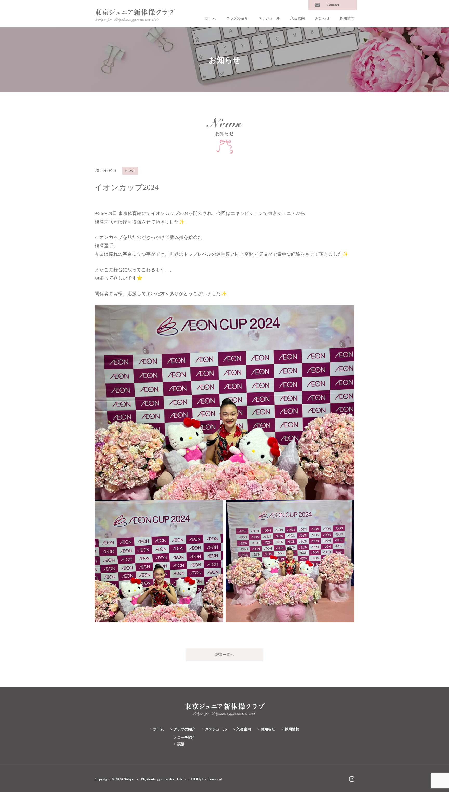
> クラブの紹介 (182, 729)
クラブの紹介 (237, 18)
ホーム (210, 18)
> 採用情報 (290, 729)
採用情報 (347, 18)
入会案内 (297, 18)
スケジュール (269, 18)
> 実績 (179, 744)
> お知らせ (266, 729)
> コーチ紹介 (184, 738)
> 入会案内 (242, 729)
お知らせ (322, 18)
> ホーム (157, 729)
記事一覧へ (224, 655)
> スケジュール (214, 729)
